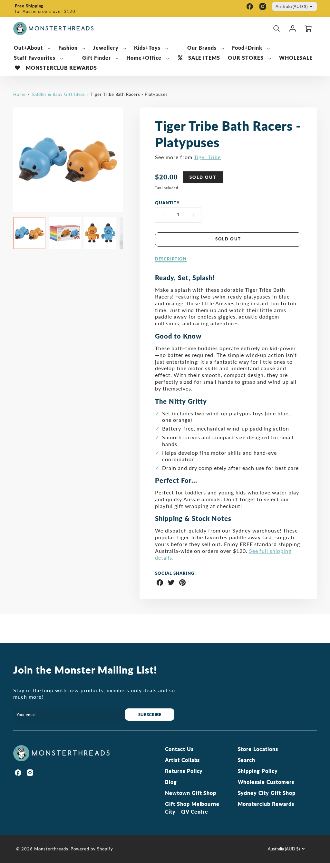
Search (247, 760)
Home (19, 94)
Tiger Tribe (207, 157)
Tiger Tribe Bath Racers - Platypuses (129, 94)
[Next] (128, 160)
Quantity (167, 202)
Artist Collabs (182, 760)
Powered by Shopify (92, 848)
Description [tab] (171, 258)
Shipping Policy (258, 771)
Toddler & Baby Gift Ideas (58, 94)
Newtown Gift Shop (190, 793)
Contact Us (179, 749)
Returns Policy (184, 771)
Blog (171, 782)
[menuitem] (32, 48)
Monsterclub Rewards (266, 804)
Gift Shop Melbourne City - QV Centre (192, 808)
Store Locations (258, 749)
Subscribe (149, 714)
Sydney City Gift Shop (267, 793)
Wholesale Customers (266, 782)
